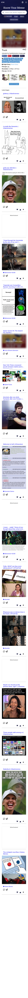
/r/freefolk (7, 599)
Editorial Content (14, 19)
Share (5, 55)
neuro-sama (7, 58)
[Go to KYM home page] (2, 2)
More (23, 55)
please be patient (17, 60)
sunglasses (5, 60)
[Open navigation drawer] (26, 2)
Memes (22, 16)
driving (16, 58)
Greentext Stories (9, 491)
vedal (12, 58)
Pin (10, 55)
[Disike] (17, 120)
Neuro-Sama (14, 64)
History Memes (9, 886)
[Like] (20, 120)
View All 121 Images (14, 84)
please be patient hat (14, 62)
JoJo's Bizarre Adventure (11, 350)
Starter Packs (8, 384)
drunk (21, 58)
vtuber (10, 60)
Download (16, 55)
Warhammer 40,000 (10, 272)
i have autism (5, 62)
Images (16, 16)
